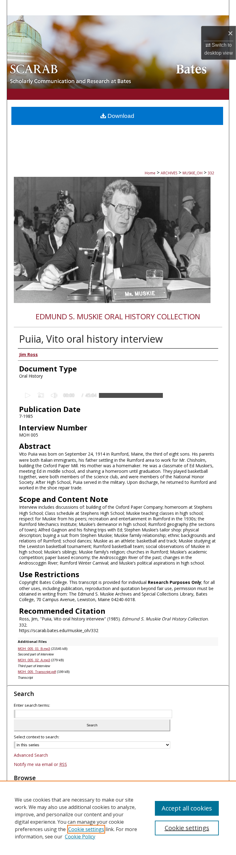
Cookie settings (86, 829)
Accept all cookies (187, 808)
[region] (118, 818)
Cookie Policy (80, 836)
